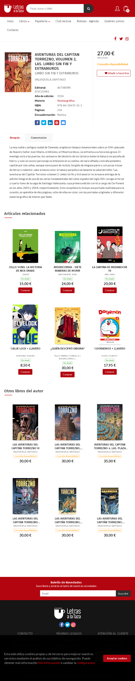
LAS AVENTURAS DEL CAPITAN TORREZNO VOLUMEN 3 (25, 520)
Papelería (41, 21)
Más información (49, 663)
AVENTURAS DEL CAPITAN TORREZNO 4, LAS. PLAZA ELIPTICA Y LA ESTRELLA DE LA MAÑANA (110, 446)
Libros (23, 21)
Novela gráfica (66, 100)
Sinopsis (15, 137)
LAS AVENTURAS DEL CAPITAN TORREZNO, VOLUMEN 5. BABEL (67, 446)
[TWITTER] (121, 38)
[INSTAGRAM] (127, 38)
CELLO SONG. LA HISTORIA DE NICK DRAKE (25, 269)
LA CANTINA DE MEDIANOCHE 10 (109, 269)
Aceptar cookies (117, 658)
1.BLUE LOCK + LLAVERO (25, 348)
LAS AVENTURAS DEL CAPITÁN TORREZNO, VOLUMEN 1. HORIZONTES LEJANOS (67, 520)
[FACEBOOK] (115, 38)
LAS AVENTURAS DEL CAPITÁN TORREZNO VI (25, 446)
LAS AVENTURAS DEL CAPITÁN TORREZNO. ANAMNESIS (110, 520)
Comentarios (39, 137)
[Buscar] (89, 8)
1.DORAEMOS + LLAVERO (109, 348)
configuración (86, 663)
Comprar (25, 290)
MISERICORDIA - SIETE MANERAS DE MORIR (67, 269)
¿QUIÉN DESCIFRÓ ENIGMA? (67, 348)
